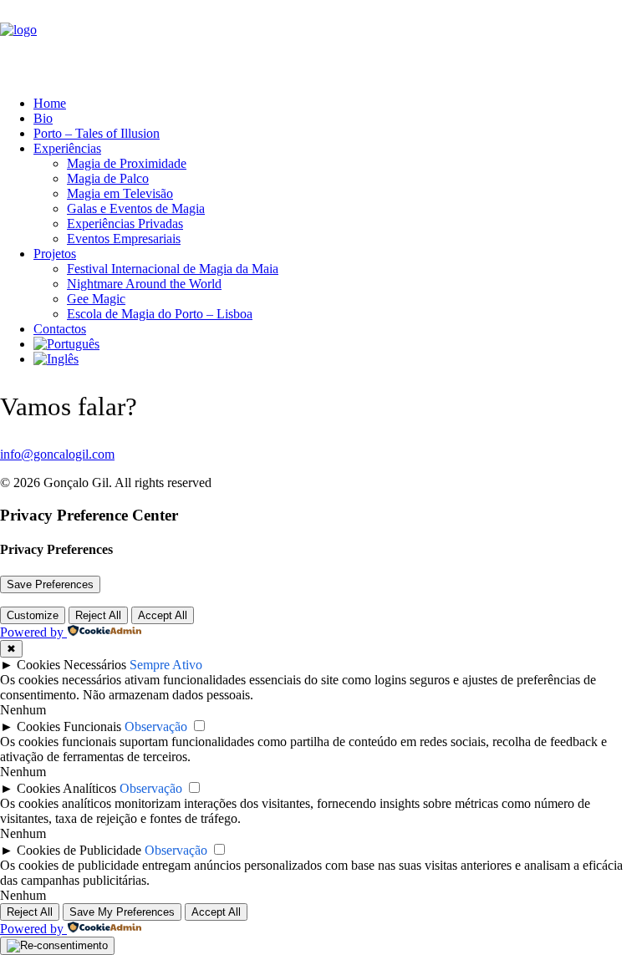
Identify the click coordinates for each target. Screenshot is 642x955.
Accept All (162, 615)
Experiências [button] (67, 148)
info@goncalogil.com (57, 454)
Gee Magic (96, 299)
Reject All (98, 615)
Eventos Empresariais (124, 238)
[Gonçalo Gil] (321, 41)
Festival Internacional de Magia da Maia (172, 269)
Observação (156, 726)
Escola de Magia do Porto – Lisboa (159, 314)
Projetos (54, 253)
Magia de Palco (108, 178)
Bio (43, 118)
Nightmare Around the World (144, 284)
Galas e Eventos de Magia (136, 208)
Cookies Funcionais (69, 726)
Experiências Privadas (125, 223)
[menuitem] (318, 103)
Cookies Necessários (71, 665)
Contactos (59, 329)
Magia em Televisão (120, 193)
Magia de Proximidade (126, 163)
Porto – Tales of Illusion (96, 133)
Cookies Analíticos (66, 788)
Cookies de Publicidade (79, 850)
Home (49, 103)
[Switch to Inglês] (56, 359)
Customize (33, 615)
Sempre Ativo (166, 665)
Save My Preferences (122, 912)
